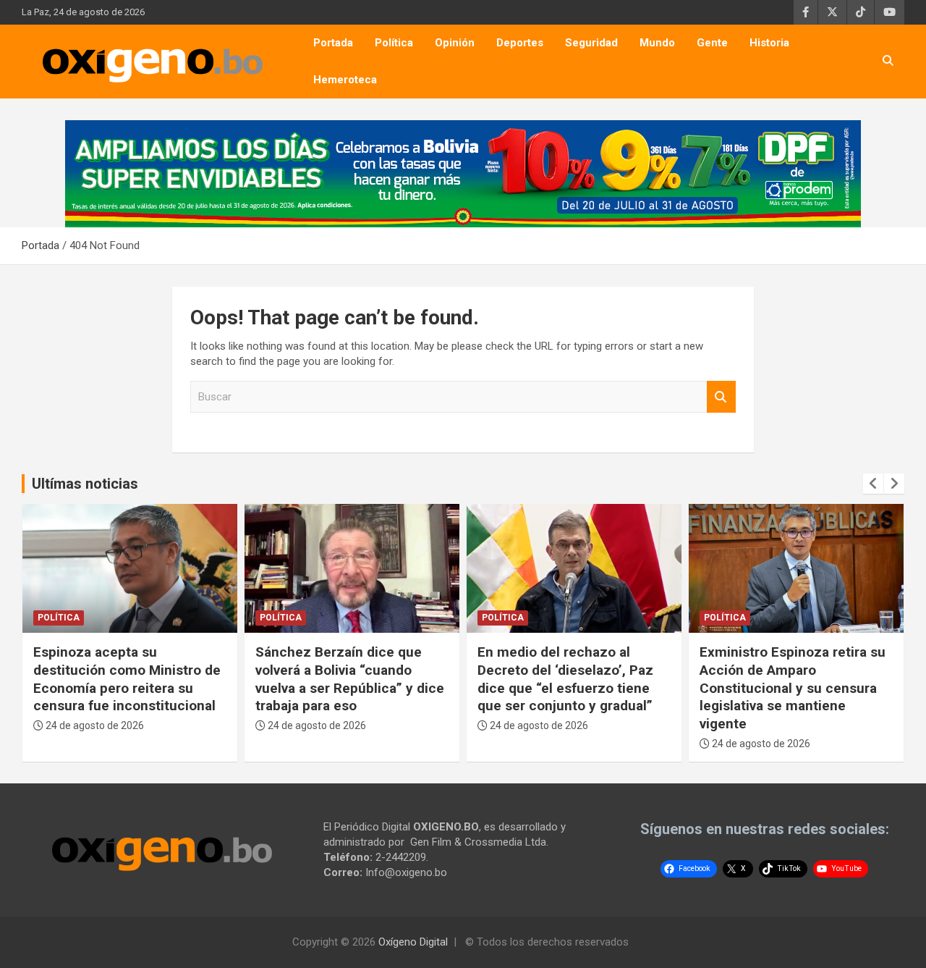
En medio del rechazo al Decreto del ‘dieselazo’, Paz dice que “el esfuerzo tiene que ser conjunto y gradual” (565, 679)
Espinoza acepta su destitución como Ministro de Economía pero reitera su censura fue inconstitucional (127, 679)
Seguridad (591, 42)
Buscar (721, 397)
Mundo (657, 42)
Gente (712, 42)
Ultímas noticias (85, 483)
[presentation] (873, 484)
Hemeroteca (345, 79)
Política (394, 42)
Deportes (519, 42)
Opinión (455, 42)
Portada (333, 42)
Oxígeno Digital (413, 941)
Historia (769, 42)
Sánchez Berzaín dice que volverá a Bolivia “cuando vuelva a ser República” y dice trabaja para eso (349, 679)
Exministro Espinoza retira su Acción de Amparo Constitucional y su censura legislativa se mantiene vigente (792, 688)
